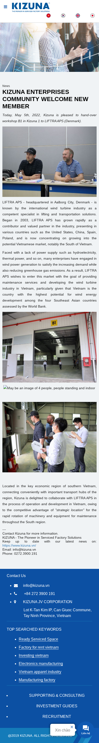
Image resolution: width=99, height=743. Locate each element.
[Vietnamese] (48, 15)
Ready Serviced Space (38, 639)
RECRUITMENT (57, 716)
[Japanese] (92, 15)
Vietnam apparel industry (40, 672)
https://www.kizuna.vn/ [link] (19, 545)
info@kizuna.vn (36, 585)
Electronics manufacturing (41, 664)
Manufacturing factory (37, 680)
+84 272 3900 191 (39, 594)
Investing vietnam (34, 655)
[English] (78, 15)
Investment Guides (56, 706)
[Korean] (63, 15)
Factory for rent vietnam (39, 647)
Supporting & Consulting (57, 695)
